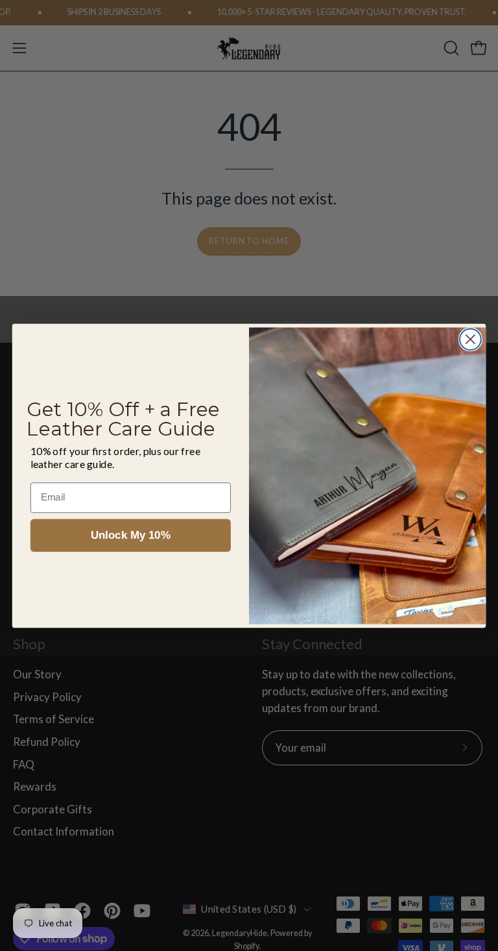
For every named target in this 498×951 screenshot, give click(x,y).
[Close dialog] (470, 339)
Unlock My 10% (131, 535)
